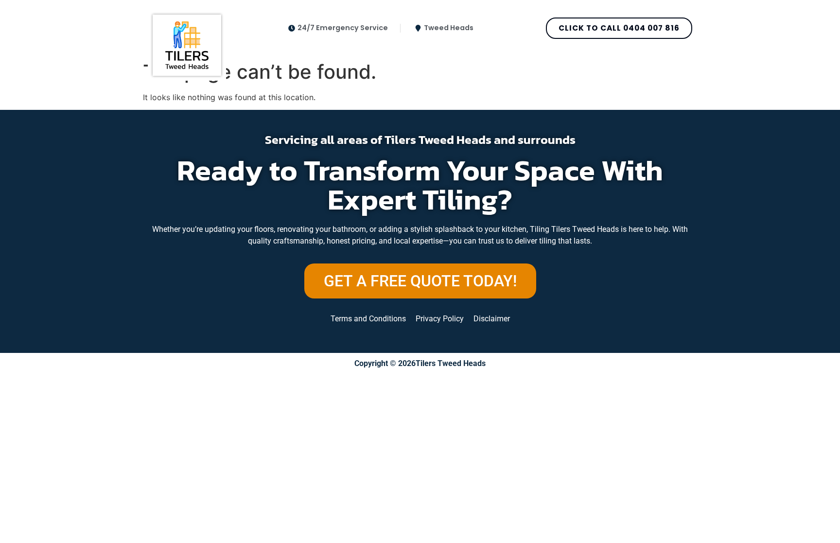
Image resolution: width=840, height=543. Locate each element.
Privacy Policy (440, 318)
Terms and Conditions (368, 318)
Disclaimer (491, 318)
